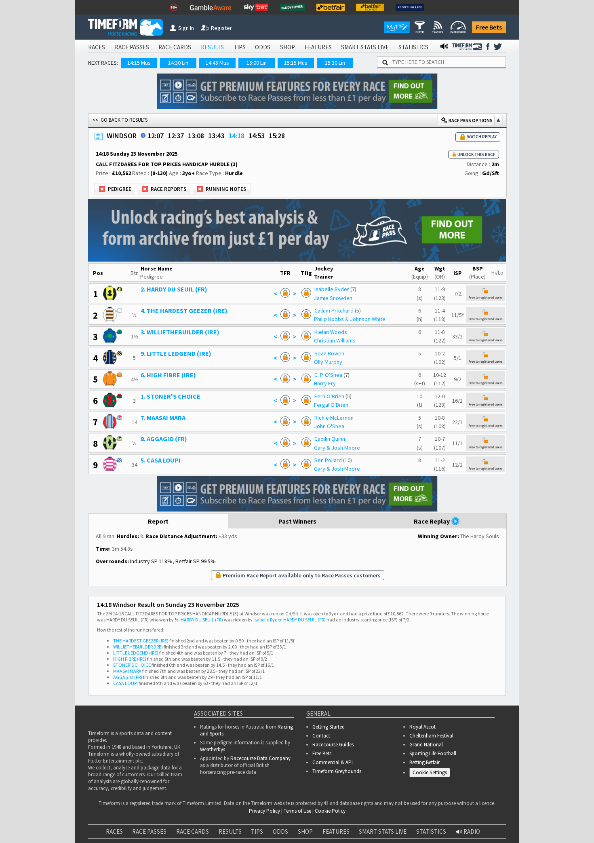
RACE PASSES (132, 47)
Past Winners (297, 521)
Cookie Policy (330, 810)
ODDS (262, 47)
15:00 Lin (256, 62)
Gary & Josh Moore (337, 447)
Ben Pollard (328, 460)
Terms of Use (297, 810)
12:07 (155, 135)
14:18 (236, 135)
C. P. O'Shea (328, 374)
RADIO (471, 831)
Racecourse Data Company (260, 758)
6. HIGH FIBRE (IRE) (168, 375)
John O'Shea (329, 426)
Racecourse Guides (333, 744)
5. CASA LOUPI (161, 460)
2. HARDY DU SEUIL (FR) (174, 289)
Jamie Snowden (333, 298)
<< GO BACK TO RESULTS (120, 119)
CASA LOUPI (125, 683)
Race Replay (432, 521)
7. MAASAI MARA (163, 418)
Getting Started (328, 726)
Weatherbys (212, 749)
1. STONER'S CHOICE (170, 396)
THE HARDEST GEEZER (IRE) (141, 641)
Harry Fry (325, 383)
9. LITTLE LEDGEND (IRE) (176, 353)
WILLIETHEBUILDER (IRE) (138, 647)
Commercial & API (332, 762)
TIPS (240, 47)
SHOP (287, 47)
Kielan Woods (330, 332)
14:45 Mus (217, 62)
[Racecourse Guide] (143, 135)
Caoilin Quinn (329, 438)
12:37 (176, 135)
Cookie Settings (430, 772)
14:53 (257, 135)
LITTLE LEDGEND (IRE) (135, 653)
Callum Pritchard (334, 310)
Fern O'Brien (329, 396)
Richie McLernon (334, 417)
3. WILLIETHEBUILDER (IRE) (180, 332)
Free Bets (489, 27)
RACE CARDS (174, 47)
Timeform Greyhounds (336, 771)
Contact (321, 735)
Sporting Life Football (432, 753)
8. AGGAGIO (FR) (164, 439)
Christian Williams (335, 340)
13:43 (216, 135)
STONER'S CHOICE (132, 665)
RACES (96, 47)
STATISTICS (413, 47)
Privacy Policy (264, 810)
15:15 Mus (296, 62)
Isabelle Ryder (331, 289)
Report (158, 521)
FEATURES (318, 47)
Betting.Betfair (424, 762)
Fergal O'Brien (331, 404)
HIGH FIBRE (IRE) (129, 659)
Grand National (426, 744)
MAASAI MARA (127, 671)
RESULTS (212, 47)
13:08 (196, 135)
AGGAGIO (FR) (127, 677)
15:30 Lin (335, 62)
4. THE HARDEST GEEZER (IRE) (184, 310)
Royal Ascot (422, 726)
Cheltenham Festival (431, 735)
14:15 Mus (139, 62)
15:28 (277, 135)
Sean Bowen (329, 353)
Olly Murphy (328, 362)
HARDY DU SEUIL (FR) (202, 620)
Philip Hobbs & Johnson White (349, 319)
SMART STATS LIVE (365, 47)
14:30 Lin (178, 62)
